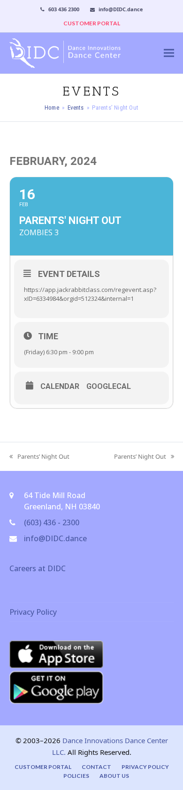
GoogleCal (108, 386)
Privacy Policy (33, 612)
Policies (76, 775)
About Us (114, 775)
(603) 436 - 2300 (51, 522)
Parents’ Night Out (39, 457)
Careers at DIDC (37, 568)
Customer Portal (43, 766)
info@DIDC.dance (55, 538)
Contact (96, 766)
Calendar (59, 386)
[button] (169, 53)
